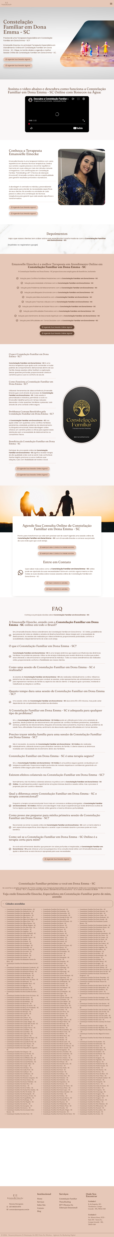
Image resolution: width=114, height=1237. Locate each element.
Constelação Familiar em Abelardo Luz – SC (20, 911)
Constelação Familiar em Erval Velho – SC (20, 1088)
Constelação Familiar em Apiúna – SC (19, 939)
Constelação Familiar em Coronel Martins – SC (21, 1062)
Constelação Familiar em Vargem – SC (92, 1098)
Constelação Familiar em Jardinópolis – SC (56, 981)
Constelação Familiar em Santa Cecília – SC (93, 965)
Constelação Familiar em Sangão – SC (92, 963)
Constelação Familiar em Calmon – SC (19, 1017)
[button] (111, 3)
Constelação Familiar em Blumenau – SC (19, 987)
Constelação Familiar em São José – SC (92, 1019)
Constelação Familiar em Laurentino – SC (56, 999)
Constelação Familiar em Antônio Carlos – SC (21, 937)
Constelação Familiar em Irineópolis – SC (56, 957)
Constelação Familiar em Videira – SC (91, 1102)
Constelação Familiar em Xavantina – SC (93, 1110)
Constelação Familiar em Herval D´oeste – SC (57, 921)
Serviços (63, 1194)
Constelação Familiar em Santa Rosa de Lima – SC (96, 969)
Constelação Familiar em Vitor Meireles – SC (94, 1104)
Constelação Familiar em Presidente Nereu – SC (95, 927)
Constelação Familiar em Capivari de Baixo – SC (22, 1037)
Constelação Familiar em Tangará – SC (92, 1058)
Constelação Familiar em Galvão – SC (19, 1104)
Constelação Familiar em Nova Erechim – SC (57, 1052)
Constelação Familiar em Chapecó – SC (19, 1052)
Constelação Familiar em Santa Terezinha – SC (94, 977)
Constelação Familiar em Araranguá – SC (20, 945)
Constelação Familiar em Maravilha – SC (56, 1025)
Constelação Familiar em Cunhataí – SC (19, 1072)
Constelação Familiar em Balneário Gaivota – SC (22, 969)
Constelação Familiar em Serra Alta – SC (92, 1047)
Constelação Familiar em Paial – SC (54, 1070)
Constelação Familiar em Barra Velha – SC (20, 977)
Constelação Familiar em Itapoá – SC (55, 969)
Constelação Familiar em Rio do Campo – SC (94, 937)
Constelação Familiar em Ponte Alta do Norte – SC (59, 1114)
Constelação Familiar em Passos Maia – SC (56, 1088)
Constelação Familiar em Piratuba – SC (55, 1108)
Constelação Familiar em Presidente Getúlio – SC (95, 925)
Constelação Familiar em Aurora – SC (18, 957)
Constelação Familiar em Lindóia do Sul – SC (57, 1007)
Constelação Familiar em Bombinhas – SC (20, 1001)
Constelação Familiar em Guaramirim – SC (56, 915)
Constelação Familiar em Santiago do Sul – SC (94, 979)
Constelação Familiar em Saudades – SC (92, 1041)
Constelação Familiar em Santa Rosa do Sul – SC (95, 971)
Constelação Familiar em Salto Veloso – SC (93, 961)
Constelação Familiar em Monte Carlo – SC (56, 1041)
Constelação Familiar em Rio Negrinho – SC (93, 947)
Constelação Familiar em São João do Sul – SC (94, 1011)
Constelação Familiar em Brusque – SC (19, 1011)
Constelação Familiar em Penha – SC (54, 1094)
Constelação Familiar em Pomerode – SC (56, 1112)
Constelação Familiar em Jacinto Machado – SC (58, 975)
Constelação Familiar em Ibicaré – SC (55, 925)
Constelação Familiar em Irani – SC (54, 953)
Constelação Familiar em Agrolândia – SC (20, 913)
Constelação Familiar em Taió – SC (91, 1056)
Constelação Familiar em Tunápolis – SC (92, 1082)
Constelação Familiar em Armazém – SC (19, 947)
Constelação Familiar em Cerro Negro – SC (20, 1045)
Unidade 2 (92, 1215)
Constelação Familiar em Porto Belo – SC (93, 913)
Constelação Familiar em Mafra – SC (54, 1017)
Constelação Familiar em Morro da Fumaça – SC (58, 1045)
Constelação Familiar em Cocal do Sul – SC (20, 1054)
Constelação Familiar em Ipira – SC (54, 943)
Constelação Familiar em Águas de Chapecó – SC (22, 919)
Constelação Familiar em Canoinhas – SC (20, 1031)
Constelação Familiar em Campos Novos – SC (21, 1027)
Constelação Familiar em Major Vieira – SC (56, 1021)
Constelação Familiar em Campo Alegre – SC (21, 1021)
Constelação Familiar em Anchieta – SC (19, 929)
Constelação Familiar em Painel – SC (54, 1072)
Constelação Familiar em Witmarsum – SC (93, 1106)
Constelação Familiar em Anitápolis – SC (20, 935)
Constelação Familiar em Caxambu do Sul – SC (21, 1041)
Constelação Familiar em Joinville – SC (55, 985)
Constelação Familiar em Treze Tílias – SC (93, 1076)
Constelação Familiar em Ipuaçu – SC (55, 947)
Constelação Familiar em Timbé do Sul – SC (93, 1064)
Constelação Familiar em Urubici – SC (92, 1088)
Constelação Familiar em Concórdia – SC (19, 1056)
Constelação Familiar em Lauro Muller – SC (57, 1001)
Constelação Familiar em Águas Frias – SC (20, 921)
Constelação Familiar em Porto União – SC (93, 915)
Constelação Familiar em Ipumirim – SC (55, 949)
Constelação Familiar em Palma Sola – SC (56, 1076)
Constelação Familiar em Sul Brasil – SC (92, 1054)
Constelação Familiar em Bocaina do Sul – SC (21, 989)
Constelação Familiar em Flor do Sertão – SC (21, 1092)
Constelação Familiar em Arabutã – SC (19, 941)
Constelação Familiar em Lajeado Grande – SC (57, 997)
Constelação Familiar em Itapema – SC (55, 965)
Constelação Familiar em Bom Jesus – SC (20, 997)
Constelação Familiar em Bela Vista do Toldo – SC (22, 979)
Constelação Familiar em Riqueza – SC (92, 951)
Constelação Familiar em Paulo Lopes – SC (56, 1090)
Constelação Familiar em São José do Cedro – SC (95, 1015)
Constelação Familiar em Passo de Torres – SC (58, 1086)
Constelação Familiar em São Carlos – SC (93, 991)
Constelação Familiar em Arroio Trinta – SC (20, 949)
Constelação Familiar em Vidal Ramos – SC (93, 1100)
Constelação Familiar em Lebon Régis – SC (56, 1003)
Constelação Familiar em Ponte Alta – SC (93, 909)
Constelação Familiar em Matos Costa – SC (56, 1031)
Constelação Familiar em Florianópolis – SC (20, 1094)
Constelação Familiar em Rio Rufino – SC (93, 949)
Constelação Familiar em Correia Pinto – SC (20, 1064)
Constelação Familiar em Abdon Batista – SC (21, 909)
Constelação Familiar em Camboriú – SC (19, 1019)
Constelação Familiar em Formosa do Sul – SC (21, 1096)
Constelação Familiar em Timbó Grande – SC (94, 1066)
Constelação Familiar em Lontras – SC (55, 1009)
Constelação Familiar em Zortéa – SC (91, 1114)
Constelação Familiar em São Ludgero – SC (93, 1025)
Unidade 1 (92, 1201)
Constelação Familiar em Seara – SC (91, 1045)
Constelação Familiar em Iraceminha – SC (56, 951)
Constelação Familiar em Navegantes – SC (56, 1049)
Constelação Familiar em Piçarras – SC (55, 1102)
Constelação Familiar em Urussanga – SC (93, 1092)
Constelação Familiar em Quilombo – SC (92, 931)
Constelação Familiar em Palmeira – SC (55, 1078)
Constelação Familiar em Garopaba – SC (19, 1106)
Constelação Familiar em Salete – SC (91, 957)
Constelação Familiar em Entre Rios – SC (20, 1084)
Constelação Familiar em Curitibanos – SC (20, 1074)
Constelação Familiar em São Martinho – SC (93, 1027)
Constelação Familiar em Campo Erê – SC (20, 1025)
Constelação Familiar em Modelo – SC (55, 1037)
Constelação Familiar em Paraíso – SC (55, 1084)
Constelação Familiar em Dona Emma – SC (20, 1080)
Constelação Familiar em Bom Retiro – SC (20, 999)
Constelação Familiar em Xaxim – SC (91, 1112)
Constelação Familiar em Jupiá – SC (54, 989)
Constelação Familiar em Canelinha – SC (19, 1029)
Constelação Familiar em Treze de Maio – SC (94, 1074)
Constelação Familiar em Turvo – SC (91, 1084)
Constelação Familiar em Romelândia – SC (93, 955)
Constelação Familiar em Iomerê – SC (55, 941)
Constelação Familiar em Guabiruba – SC (56, 911)
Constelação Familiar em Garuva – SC (19, 1108)
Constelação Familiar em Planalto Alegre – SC (57, 1110)
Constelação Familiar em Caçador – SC (19, 1013)
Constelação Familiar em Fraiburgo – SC (19, 1100)
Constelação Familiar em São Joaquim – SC (93, 1013)
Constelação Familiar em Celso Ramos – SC (20, 1043)
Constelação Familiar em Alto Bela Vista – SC (21, 927)
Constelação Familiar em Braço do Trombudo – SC (23, 1007)
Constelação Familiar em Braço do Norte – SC (21, 1005)
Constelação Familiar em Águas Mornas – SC (21, 923)
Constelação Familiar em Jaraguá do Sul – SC (57, 979)
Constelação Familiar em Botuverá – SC (19, 1003)
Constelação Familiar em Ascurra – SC (19, 953)
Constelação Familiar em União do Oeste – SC (94, 1086)
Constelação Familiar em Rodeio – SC (91, 953)
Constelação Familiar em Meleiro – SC (55, 1033)
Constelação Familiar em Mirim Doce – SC (56, 1035)
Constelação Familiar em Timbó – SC (91, 1068)
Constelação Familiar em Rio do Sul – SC (93, 941)
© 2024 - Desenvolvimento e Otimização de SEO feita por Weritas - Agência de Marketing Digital (38, 1235)
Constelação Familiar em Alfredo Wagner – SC (21, 925)
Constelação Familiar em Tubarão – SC (92, 1080)
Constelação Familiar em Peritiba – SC (55, 1096)
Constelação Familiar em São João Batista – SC (94, 1003)
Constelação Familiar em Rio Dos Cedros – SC (94, 943)
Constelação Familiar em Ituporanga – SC (56, 971)
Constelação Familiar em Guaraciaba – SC (56, 913)
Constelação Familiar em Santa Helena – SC (93, 967)
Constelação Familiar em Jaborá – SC (55, 973)
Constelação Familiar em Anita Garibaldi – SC (21, 933)
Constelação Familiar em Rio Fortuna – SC (93, 945)
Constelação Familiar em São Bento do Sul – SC (95, 985)
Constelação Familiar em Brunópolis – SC (20, 1009)
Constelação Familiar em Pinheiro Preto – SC (57, 1106)
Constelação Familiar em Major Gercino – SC (57, 1019)
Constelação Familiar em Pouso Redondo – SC (94, 917)
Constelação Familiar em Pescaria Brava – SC (57, 1098)
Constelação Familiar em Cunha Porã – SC (20, 1070)
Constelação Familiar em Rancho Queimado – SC (95, 933)
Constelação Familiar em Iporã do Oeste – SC (57, 945)
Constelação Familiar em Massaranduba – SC (57, 1029)
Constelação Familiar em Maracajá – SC (55, 1023)
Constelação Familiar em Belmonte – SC (19, 981)
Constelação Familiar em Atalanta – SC (19, 955)
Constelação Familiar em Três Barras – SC (93, 1070)
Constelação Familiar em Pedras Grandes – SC (57, 1092)
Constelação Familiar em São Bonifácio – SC (94, 989)
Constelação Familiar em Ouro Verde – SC (56, 1068)
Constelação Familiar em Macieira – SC (55, 1015)
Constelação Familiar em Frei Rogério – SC (20, 1102)
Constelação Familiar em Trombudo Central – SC (95, 1078)
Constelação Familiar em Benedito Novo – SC (21, 983)
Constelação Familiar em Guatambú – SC (56, 919)
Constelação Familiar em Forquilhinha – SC (20, 1098)
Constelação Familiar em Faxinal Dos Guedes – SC (22, 1090)
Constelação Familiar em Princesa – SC (92, 929)
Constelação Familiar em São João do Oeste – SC (95, 1009)
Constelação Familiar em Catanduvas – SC (20, 1039)
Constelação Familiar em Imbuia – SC (55, 937)
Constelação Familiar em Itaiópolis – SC (56, 961)
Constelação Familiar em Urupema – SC (92, 1090)
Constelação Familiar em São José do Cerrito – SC (95, 1017)
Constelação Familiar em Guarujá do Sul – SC (57, 917)
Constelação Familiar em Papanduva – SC (56, 1082)
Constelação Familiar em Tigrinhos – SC (92, 1060)
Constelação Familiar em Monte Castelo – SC (57, 1043)
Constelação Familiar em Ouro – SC (54, 1066)
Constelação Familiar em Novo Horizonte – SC (57, 1060)
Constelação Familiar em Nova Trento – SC (56, 1056)
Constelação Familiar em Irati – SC (54, 955)
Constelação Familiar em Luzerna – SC (55, 1013)
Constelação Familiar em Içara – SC (54, 929)
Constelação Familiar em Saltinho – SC (92, 959)
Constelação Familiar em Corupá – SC (19, 1066)
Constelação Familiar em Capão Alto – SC (20, 1033)
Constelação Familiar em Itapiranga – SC (56, 967)
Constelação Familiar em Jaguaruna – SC (56, 977)
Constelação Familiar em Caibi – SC (18, 1015)
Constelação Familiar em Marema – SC (55, 1027)
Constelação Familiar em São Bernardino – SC (94, 987)
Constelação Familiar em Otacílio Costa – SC (57, 1064)
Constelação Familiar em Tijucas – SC (92, 1062)
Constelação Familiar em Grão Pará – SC (19, 1114)
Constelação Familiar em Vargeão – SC (92, 1094)
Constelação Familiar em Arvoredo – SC (19, 951)
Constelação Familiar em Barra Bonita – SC (20, 975)
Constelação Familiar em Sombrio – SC (92, 1052)
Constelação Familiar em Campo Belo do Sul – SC (22, 1023)
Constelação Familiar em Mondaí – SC (55, 1039)
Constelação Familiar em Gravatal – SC (55, 909)
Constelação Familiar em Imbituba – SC (55, 935)
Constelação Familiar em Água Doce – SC (20, 917)
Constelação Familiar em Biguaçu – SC (19, 985)
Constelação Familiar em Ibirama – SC (55, 927)
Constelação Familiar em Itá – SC (53, 959)
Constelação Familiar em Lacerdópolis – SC (57, 991)
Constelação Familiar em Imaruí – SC (55, 933)
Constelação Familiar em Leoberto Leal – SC (57, 1005)
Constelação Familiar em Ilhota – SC (54, 931)
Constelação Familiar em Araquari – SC (19, 943)
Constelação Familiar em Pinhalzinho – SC (56, 1104)
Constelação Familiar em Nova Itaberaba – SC (57, 1054)
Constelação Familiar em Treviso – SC (92, 1072)
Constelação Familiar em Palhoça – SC (55, 1074)
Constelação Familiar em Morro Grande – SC (57, 1047)
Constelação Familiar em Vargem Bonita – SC (94, 1096)
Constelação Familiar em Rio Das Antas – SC (94, 935)
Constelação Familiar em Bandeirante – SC (20, 973)
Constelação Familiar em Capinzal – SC (19, 1035)
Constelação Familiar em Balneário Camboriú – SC (23, 967)
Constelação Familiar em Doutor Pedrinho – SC (21, 1082)
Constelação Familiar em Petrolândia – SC (56, 1100)
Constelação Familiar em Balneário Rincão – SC (22, 971)
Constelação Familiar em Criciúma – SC (19, 1068)
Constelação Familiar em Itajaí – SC (54, 963)
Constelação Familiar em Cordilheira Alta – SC (21, 1058)
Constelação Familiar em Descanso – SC (19, 1076)
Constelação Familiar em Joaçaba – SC (55, 983)
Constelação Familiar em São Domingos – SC (94, 997)
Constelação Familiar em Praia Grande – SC (93, 919)
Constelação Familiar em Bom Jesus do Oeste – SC (23, 995)
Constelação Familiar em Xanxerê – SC (92, 1108)
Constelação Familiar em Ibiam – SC (54, 923)
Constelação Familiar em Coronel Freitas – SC (21, 1060)
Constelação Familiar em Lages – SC (54, 993)
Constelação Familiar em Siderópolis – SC (93, 1049)
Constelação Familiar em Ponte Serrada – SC (94, 911)
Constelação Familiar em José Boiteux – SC (56, 987)
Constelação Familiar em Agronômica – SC (20, 915)
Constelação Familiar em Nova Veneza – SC (56, 1058)
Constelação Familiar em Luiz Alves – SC (56, 1011)
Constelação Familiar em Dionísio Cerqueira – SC (22, 1078)
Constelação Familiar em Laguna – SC (55, 995)
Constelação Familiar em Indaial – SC (55, 939)
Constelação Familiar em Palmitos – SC (55, 1080)
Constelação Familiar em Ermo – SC (18, 1086)
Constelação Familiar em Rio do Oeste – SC (93, 939)
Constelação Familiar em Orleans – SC (55, 1062)
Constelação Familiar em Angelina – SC (19, 931)
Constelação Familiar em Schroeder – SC (92, 1043)
